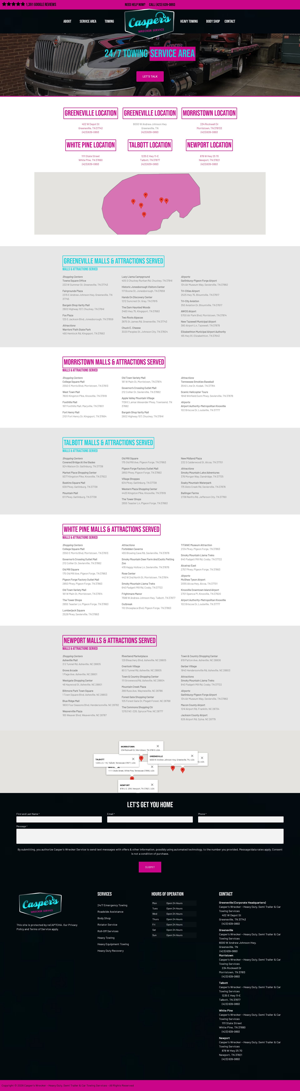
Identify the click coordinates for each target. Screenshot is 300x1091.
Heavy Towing (106, 937)
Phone (202, 814)
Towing (109, 21)
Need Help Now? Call (140, 4)
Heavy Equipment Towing (113, 944)
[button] (166, 201)
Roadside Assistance (110, 911)
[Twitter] (282, 4)
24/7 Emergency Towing (112, 905)
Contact (230, 21)
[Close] (202, 758)
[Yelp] (295, 4)
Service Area (88, 21)
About (67, 21)
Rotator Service (107, 924)
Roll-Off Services (108, 931)
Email (111, 814)
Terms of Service (40, 929)
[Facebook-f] (275, 4)
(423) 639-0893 (165, 4)
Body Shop (213, 21)
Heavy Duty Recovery (111, 950)
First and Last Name (28, 814)
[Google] (289, 4)
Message (21, 826)
